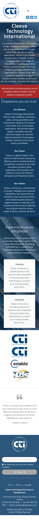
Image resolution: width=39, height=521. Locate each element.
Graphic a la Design (24, 509)
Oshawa (22, 58)
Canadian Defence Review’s (16, 92)
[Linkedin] (27, 17)
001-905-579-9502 (12, 502)
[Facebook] (31, 17)
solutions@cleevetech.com (26, 505)
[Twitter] (35, 17)
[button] (28, 11)
